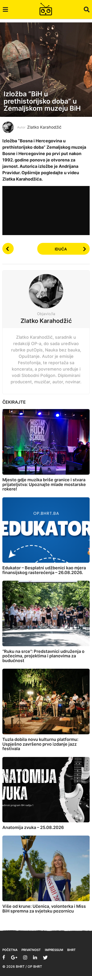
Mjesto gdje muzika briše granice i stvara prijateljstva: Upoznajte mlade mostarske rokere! (44, 484)
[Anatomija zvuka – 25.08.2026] (46, 790)
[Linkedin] (35, 957)
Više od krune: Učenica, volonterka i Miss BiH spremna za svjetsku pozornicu (44, 908)
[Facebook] (3, 957)
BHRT (71, 950)
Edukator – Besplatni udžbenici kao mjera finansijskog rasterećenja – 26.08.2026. (44, 570)
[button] (5, 9)
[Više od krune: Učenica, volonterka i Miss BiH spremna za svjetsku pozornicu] (46, 868)
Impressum (54, 950)
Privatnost (31, 950)
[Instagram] (25, 957)
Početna (9, 950)
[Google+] (14, 957)
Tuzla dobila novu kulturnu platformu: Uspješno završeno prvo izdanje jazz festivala (40, 744)
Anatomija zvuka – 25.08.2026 (33, 827)
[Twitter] (45, 957)
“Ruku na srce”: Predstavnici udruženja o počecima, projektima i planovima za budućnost (43, 656)
